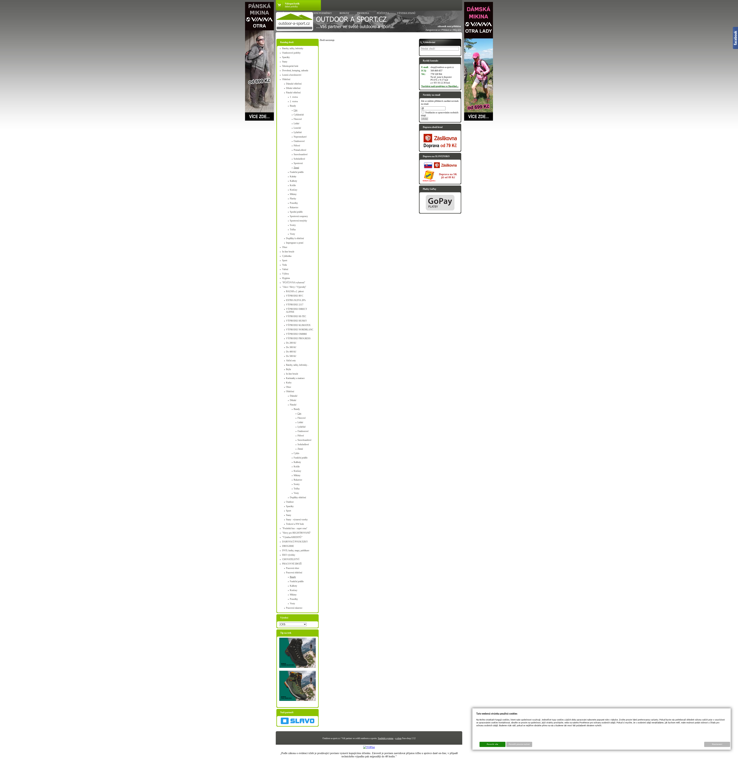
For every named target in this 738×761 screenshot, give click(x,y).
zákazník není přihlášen (449, 26)
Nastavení (717, 744)
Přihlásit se (446, 30)
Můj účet (457, 30)
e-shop (398, 738)
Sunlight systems (385, 738)
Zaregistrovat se (433, 30)
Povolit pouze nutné (519, 744)
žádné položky (291, 6)
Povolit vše (492, 744)
